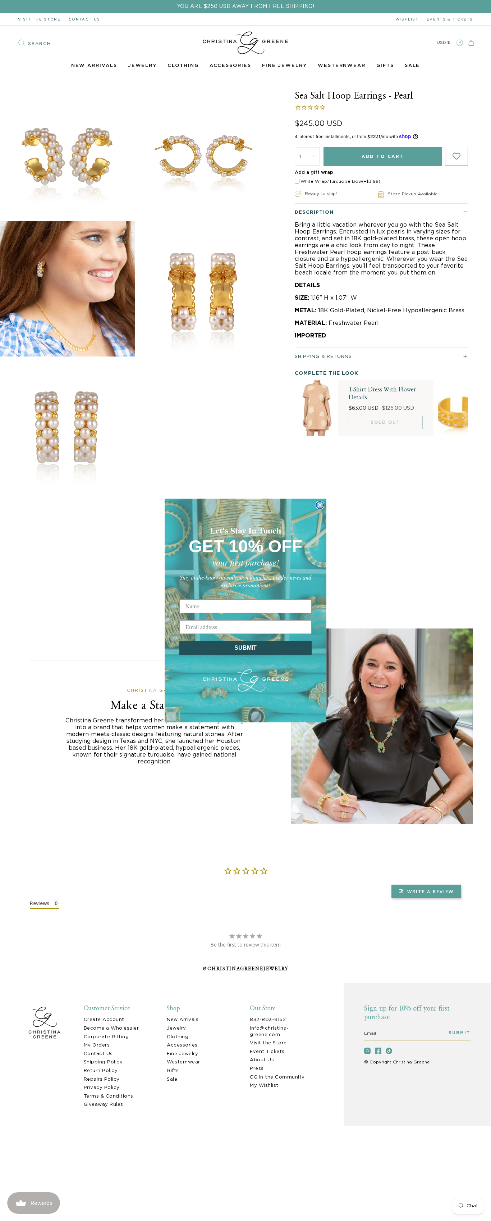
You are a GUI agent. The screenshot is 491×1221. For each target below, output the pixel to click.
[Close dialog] (319, 505)
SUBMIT (245, 648)
